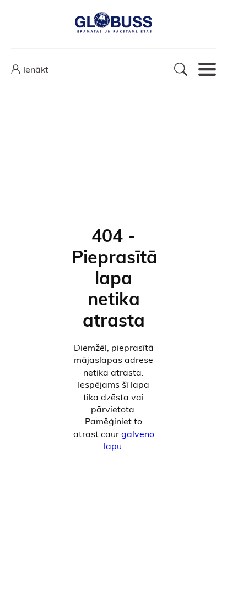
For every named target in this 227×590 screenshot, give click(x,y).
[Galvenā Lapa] (113, 23)
